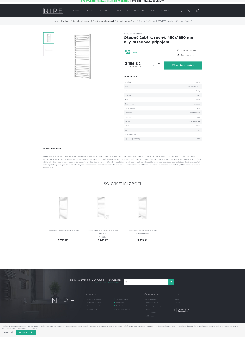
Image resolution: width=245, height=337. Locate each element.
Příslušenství (92, 309)
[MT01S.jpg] (82, 56)
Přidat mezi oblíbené (188, 50)
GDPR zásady (150, 313)
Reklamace (149, 316)
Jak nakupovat (151, 299)
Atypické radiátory (123, 299)
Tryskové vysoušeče (123, 309)
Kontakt (178, 302)
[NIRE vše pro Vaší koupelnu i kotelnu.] (53, 10)
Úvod (56, 21)
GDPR (147, 309)
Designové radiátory (94, 299)
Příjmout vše (26, 332)
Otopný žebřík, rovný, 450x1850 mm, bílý (63, 231)
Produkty (65, 21)
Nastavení (7, 332)
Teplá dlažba (120, 306)
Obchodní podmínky (153, 306)
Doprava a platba (151, 302)
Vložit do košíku (185, 65)
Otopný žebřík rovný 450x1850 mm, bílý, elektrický (103, 232)
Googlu (152, 326)
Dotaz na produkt (187, 55)
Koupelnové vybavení (82, 21)
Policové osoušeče (94, 306)
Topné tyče (120, 302)
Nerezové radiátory (94, 302)
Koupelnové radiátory (126, 21)
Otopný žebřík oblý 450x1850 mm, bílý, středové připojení (142, 232)
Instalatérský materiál (104, 21)
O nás (177, 299)
